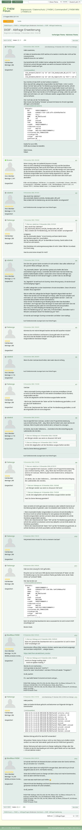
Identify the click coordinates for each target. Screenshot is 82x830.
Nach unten (7, 40)
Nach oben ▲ (76, 828)
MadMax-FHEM (13, 635)
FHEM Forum (8, 9)
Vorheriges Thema (58, 35)
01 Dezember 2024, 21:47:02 (31, 697)
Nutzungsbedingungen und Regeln (62, 828)
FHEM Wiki (74, 9)
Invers (9, 160)
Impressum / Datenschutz (33, 9)
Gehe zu (49, 816)
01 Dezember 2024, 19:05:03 (31, 565)
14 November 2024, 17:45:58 (31, 384)
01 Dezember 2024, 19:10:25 (31, 635)
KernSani (39, 25)
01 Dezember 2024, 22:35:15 (31, 758)
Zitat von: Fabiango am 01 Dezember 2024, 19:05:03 (42, 639)
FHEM (50, 9)
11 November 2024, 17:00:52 (31, 220)
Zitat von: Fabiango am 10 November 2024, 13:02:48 (42, 436)
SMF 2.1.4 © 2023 (6, 828)
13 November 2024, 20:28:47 (31, 356)
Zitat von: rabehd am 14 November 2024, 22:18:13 (41, 466)
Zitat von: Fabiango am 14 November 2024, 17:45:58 (42, 442)
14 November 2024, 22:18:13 (31, 417)
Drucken (75, 40)
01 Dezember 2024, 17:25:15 (31, 536)
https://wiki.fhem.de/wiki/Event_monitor (37, 653)
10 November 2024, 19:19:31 (31, 192)
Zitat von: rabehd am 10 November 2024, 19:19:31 (41, 224)
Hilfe (49, 828)
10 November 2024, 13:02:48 (31, 46)
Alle (25, 40)
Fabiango (11, 46)
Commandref (61, 9)
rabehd (10, 193)
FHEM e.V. (26, 11)
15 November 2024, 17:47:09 (31, 462)
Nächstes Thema (72, 35)
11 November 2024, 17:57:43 (31, 260)
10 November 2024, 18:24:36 (31, 160)
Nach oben (7, 807)
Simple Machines (16, 828)
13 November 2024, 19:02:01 (31, 327)
